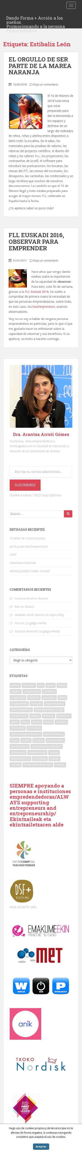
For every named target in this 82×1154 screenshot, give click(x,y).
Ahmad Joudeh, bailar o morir (30, 571)
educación (49, 697)
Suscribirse (25, 485)
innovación (17, 728)
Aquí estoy (57, 615)
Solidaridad (18, 752)
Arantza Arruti (24, 598)
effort (62, 697)
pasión (26, 740)
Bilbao (62, 685)
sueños (54, 752)
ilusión (48, 722)
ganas (14, 722)
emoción (36, 703)
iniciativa (61, 722)
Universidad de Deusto (38, 764)
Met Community (54, 734)
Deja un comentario (45, 84)
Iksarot (43, 598)
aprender (28, 685)
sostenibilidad (37, 752)
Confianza (49, 691)
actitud (15, 685)
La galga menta (35, 623)
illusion (36, 722)
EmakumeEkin (19, 703)
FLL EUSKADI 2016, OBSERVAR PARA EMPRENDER (36, 241)
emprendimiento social (49, 710)
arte (40, 685)
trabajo (54, 758)
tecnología (40, 758)
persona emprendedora (46, 746)
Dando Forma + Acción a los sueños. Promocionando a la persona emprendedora (35, 19)
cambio (15, 691)
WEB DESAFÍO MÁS (23, 907)
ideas (25, 722)
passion (38, 740)
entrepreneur (19, 716)
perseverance (55, 740)
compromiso (32, 691)
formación (64, 716)
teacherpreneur (20, 758)
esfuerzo (48, 716)
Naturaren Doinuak (23, 563)
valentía (60, 764)
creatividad (18, 697)
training (15, 764)
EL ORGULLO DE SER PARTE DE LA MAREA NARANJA (40, 65)
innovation (34, 728)
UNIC (13, 555)
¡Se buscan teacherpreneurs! (29, 546)
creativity (33, 697)
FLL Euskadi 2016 (37, 292)
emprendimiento (21, 710)
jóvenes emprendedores (26, 734)
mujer (14, 740)
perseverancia (19, 746)
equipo (35, 716)
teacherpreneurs (44, 307)
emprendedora (54, 703)
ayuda (50, 685)
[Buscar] (68, 513)
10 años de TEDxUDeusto (27, 538)
